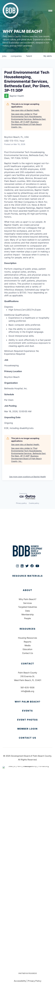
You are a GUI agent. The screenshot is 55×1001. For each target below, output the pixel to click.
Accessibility (20, 981)
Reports (27, 641)
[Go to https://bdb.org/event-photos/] (27, 720)
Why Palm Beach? (27, 599)
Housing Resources (27, 638)
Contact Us (27, 653)
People (27, 618)
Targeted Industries (27, 607)
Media (28, 645)
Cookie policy (34, 503)
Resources (28, 628)
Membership (27, 614)
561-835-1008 (27, 687)
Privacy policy (21, 503)
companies (16, 56)
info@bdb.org (27, 691)
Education (27, 649)
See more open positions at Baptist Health (27, 476)
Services (27, 603)
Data (27, 611)
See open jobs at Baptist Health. (25, 110)
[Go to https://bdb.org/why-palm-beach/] (27, 702)
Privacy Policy (34, 981)
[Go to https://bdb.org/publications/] (27, 578)
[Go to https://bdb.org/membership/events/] (27, 711)
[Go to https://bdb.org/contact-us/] (27, 738)
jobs (4, 56)
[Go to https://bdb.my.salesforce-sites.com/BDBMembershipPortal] (27, 729)
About (27, 590)
